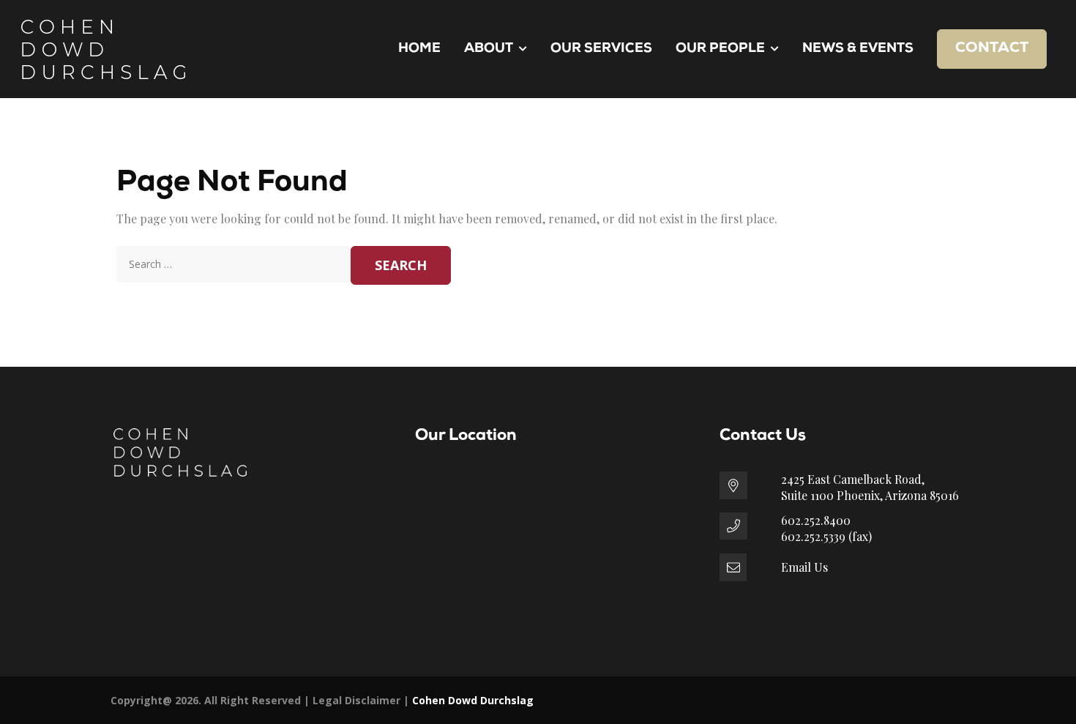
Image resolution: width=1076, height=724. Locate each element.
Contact (991, 48)
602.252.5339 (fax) (826, 536)
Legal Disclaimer (356, 700)
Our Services (601, 49)
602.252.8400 (816, 520)
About (488, 49)
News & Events (858, 49)
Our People (720, 49)
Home (419, 49)
